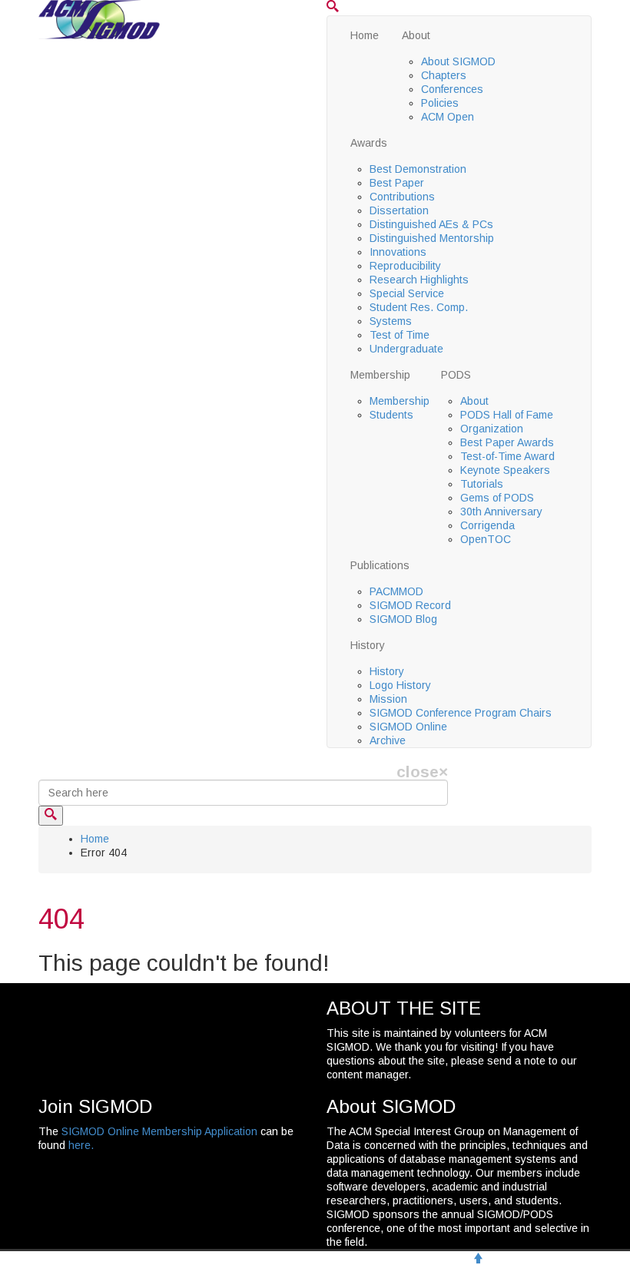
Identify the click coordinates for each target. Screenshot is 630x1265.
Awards (368, 143)
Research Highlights (419, 279)
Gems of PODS (497, 498)
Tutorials (481, 484)
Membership (380, 375)
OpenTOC (485, 539)
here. (81, 1145)
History (367, 645)
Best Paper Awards (507, 442)
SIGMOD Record (410, 605)
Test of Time (399, 335)
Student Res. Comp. (419, 307)
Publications (380, 565)
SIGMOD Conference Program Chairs (461, 713)
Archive (388, 740)
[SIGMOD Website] (99, 18)
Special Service (407, 293)
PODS (456, 375)
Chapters (443, 75)
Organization (491, 428)
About (416, 35)
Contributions (402, 196)
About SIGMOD (458, 61)
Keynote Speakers (505, 470)
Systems (391, 321)
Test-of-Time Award (507, 456)
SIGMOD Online (408, 726)
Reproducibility (405, 266)
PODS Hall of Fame (506, 415)
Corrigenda (487, 525)
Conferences (452, 89)
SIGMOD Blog (403, 619)
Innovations (398, 252)
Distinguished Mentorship (432, 238)
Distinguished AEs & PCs (431, 224)
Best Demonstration (418, 169)
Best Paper (397, 183)
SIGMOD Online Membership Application (159, 1131)
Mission (388, 699)
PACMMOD (396, 591)
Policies (440, 103)
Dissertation (399, 210)
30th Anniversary (501, 511)
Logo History (400, 685)
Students (391, 415)
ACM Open (447, 117)
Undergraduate (406, 349)
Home (364, 35)
